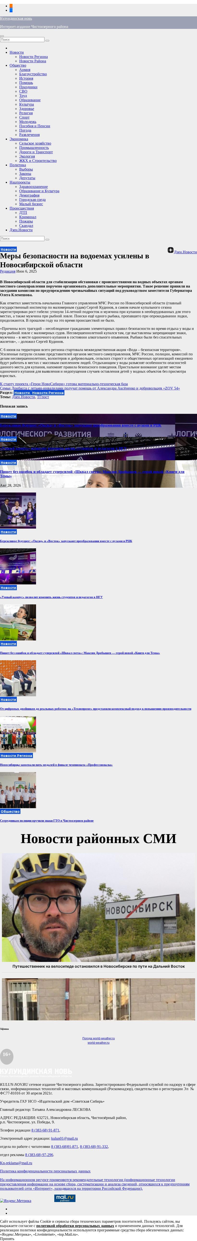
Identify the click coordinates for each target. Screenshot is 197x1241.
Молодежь (27, 122)
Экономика (19, 139)
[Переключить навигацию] (2, 36)
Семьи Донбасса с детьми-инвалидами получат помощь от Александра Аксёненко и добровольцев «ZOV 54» (90, 388)
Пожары (26, 221)
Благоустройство (33, 74)
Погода (25, 130)
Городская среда (32, 200)
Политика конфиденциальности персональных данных (45, 1171)
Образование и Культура (39, 191)
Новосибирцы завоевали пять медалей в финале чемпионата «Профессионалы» (56, 765)
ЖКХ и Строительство (38, 161)
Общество (18, 65)
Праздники (28, 87)
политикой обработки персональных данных (75, 1226)
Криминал (27, 217)
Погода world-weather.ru (98, 1038)
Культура (26, 104)
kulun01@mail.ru (64, 1138)
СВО (23, 91)
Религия (26, 113)
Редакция (7, 271)
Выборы (26, 169)
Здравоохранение (33, 187)
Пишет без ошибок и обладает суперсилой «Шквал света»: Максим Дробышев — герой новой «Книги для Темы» (80, 653)
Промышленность (34, 148)
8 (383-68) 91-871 (45, 1130)
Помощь (26, 83)
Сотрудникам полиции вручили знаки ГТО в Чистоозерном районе (47, 820)
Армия (24, 70)
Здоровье (26, 109)
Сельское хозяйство (35, 143)
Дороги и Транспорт (36, 152)
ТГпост (43, 397)
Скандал (26, 226)
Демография (29, 195)
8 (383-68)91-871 (64, 1147)
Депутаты (27, 178)
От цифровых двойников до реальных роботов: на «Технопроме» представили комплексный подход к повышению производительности (95, 708)
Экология (27, 156)
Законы (25, 174)
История (26, 78)
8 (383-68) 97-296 (39, 1155)
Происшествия (22, 208)
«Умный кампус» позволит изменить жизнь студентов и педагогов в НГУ (63, 448)
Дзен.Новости (21, 230)
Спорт (24, 117)
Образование (30, 100)
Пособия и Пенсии (34, 126)
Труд (23, 96)
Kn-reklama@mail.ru (16, 1163)
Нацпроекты (20, 182)
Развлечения (29, 135)
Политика (18, 165)
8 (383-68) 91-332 (94, 1147)
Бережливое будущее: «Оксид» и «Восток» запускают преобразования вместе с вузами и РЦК (80, 425)
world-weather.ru (99, 1042)
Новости (17, 52)
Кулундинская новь (16, 18)
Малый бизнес (31, 204)
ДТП (23, 213)
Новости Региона (33, 57)
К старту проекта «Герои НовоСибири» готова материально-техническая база (64, 384)
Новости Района (32, 61)
